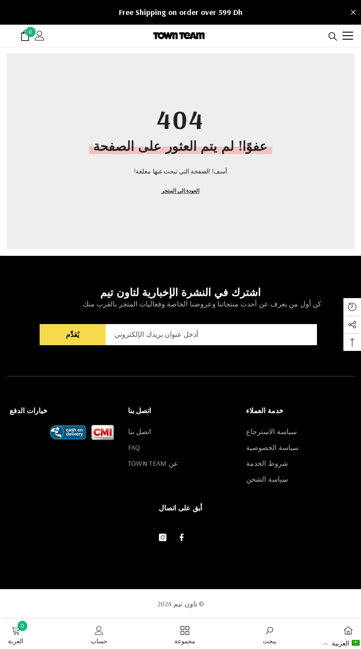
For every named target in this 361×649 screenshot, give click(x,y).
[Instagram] (162, 537)
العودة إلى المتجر (180, 190)
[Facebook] (181, 537)
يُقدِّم (72, 334)
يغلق (353, 12)
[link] (269, 634)
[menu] (348, 35)
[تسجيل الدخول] (39, 36)
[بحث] (333, 36)
